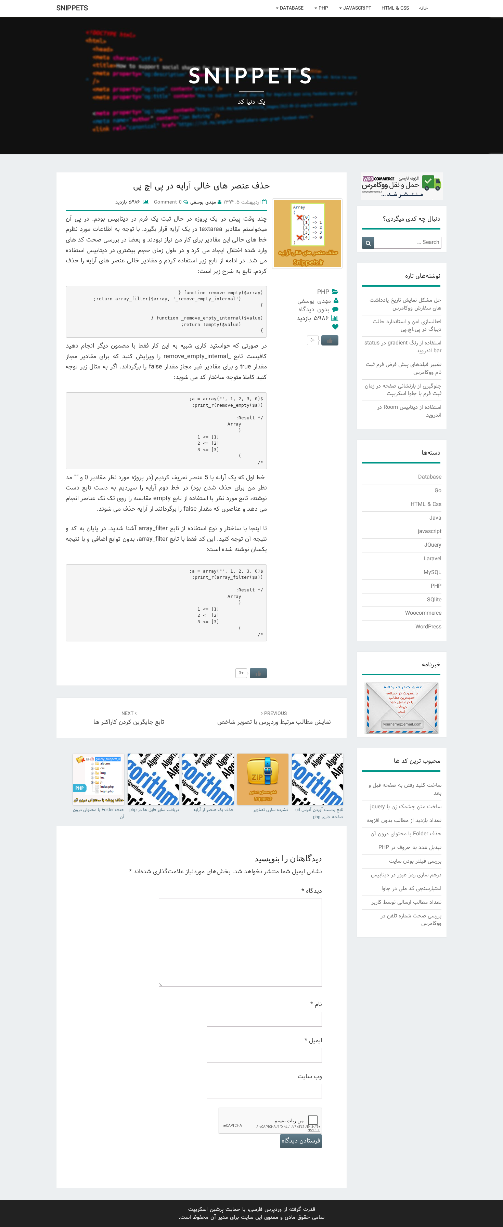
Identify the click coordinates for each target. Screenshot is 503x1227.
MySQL (432, 572)
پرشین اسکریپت (205, 1209)
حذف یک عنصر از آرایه (213, 810)
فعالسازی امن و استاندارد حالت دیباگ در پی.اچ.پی (407, 325)
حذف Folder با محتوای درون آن (98, 814)
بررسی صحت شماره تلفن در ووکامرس (411, 919)
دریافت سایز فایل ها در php (154, 810)
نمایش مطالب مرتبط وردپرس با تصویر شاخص (274, 719)
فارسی (255, 1209)
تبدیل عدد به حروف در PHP (409, 847)
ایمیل (313, 1041)
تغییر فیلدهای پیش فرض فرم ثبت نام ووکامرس (403, 368)
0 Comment (168, 202)
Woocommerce (423, 613)
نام (316, 1005)
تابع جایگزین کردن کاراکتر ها (128, 719)
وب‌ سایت (310, 1077)
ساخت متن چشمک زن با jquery (405, 806)
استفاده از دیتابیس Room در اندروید (409, 411)
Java (435, 518)
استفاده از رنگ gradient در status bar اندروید (402, 346)
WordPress (428, 626)
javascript (356, 8)
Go (438, 490)
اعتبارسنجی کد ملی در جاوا (411, 888)
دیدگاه (311, 891)
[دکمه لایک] (258, 673)
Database (291, 8)
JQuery (432, 545)
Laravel (432, 558)
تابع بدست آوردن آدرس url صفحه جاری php (319, 814)
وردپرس (273, 1209)
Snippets (72, 8)
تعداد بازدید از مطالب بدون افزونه (403, 820)
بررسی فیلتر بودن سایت (415, 861)
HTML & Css (395, 8)
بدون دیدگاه (314, 309)
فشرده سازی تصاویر (270, 810)
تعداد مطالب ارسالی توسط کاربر (406, 902)
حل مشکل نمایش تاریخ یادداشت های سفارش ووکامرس (405, 304)
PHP (322, 8)
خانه (423, 8)
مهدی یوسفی (314, 301)
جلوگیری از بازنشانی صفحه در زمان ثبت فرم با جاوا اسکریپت (403, 390)
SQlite (434, 599)
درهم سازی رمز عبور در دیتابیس (406, 874)
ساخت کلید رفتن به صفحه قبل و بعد (405, 789)
